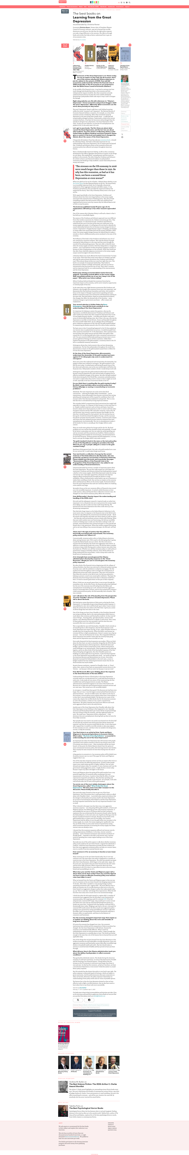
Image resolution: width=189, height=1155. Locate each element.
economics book (105, 140)
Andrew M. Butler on (93, 1084)
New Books (103, 6)
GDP (105, 899)
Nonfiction (62, 6)
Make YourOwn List (65, 11)
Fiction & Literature (72, 6)
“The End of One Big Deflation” (93, 736)
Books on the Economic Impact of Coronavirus (96, 1005)
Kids (85, 6)
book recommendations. (72, 1137)
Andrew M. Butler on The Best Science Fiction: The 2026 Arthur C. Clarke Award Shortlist (94, 1091)
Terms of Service (112, 1128)
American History (77, 1005)
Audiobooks (111, 6)
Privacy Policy (111, 1126)
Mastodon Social (112, 1130)
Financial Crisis (113, 10)
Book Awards (120, 6)
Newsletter (111, 1123)
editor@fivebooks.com (99, 996)
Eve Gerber (83, 39)
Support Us (62, 1)
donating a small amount (104, 1015)
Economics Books (97, 10)
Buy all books (65, 45)
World (80, 6)
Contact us (111, 1124)
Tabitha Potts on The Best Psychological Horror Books (94, 1113)
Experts (127, 6)
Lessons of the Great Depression (90, 1007)
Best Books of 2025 (93, 6)
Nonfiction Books (80, 10)
